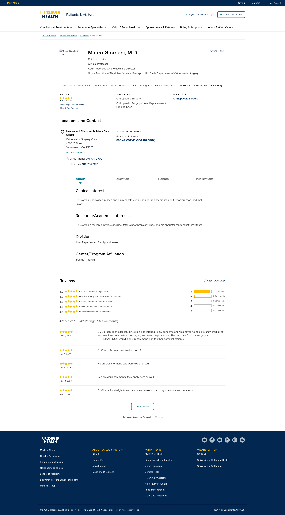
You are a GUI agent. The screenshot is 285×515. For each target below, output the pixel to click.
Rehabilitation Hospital (52, 462)
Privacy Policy (106, 509)
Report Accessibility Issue (127, 509)
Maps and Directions (103, 472)
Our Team (84, 35)
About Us (97, 454)
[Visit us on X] (226, 440)
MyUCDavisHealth (154, 454)
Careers (256, 3)
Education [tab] (121, 178)
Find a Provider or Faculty (158, 460)
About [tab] (80, 178)
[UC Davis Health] (50, 440)
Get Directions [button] (74, 152)
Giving (241, 3)
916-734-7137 (90, 164)
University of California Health (213, 460)
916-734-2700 (94, 159)
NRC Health (158, 417)
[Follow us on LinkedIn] (218, 440)
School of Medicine (50, 474)
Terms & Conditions (90, 509)
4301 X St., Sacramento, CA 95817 (229, 509)
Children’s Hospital (50, 456)
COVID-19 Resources (156, 495)
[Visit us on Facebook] (211, 440)
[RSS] (241, 440)
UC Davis (202, 454)
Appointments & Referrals (160, 27)
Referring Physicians (155, 478)
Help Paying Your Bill (156, 483)
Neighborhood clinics (51, 468)
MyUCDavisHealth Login (200, 14)
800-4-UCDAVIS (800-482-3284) (135, 140)
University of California (209, 466)
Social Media (99, 466)
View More (142, 406)
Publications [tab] (204, 178)
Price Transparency (155, 489)
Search (275, 3)
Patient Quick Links (233, 14)
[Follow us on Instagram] (233, 440)
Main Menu (10, 3)
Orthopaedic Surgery (185, 99)
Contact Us (98, 460)
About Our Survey (69, 108)
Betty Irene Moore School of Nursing (59, 479)
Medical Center (48, 450)
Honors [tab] (163, 178)
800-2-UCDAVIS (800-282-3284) (202, 85)
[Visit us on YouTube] (204, 440)
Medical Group (48, 485)
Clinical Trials (152, 472)
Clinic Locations (153, 466)
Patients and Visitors (68, 35)
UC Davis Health (49, 35)
